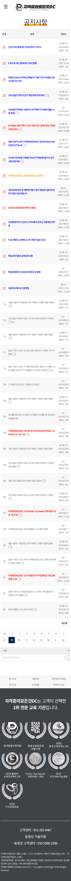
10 (18, 640)
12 (33, 640)
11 (26, 640)
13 (40, 640)
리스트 (64, 623)
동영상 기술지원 (35, 836)
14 (48, 640)
